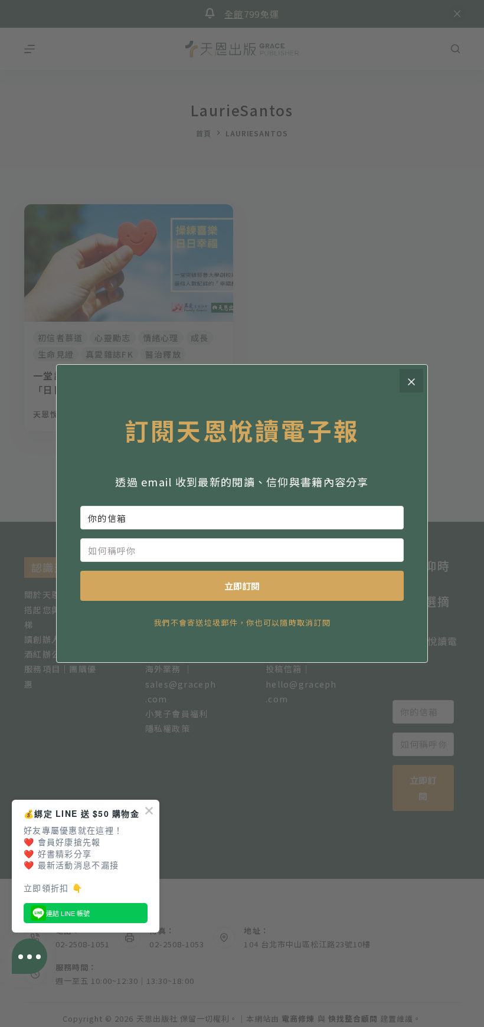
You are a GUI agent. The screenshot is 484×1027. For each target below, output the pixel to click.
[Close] (411, 381)
